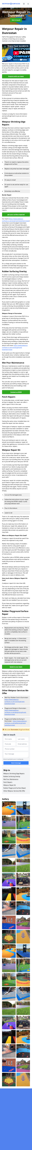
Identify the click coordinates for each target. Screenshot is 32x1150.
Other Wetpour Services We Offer (14, 791)
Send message (16, 763)
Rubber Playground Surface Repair (14, 788)
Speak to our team (16, 667)
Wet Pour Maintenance (10, 779)
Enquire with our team (16, 76)
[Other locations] (24, 4)
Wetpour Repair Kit (9, 785)
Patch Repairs (7, 782)
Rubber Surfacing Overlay (11, 776)
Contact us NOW (16, 392)
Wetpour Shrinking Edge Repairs (13, 773)
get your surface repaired (16, 214)
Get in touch (16, 20)
